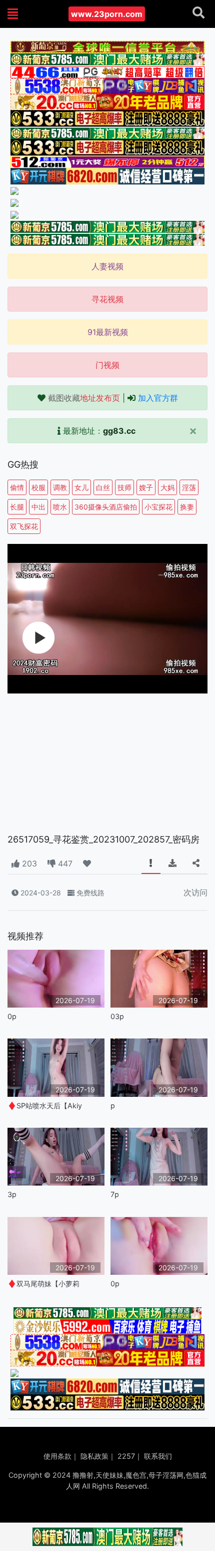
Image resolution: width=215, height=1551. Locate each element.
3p (12, 1194)
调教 (60, 487)
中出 (39, 507)
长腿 (17, 507)
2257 (126, 1456)
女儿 (81, 487)
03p (117, 1016)
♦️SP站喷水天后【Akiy (45, 1105)
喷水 (60, 507)
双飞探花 (24, 526)
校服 (39, 487)
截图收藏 (84, 398)
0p (12, 1016)
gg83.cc (119, 431)
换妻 (187, 507)
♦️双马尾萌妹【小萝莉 (44, 1283)
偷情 (17, 487)
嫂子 (146, 487)
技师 (125, 487)
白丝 (103, 487)
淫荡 (189, 487)
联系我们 (158, 1456)
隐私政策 (94, 1456)
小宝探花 (158, 507)
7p (114, 1194)
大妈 (167, 487)
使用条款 (58, 1456)
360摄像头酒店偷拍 (105, 507)
